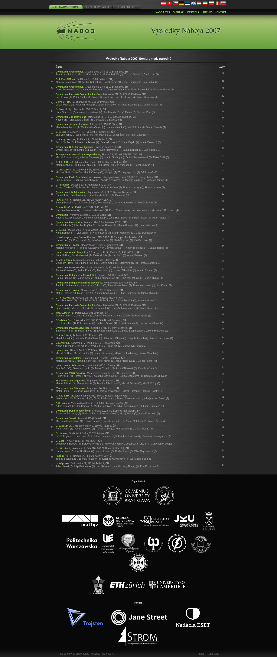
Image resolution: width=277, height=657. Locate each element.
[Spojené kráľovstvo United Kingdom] (193, 4)
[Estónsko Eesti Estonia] (187, 4)
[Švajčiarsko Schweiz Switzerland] (169, 4)
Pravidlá (193, 12)
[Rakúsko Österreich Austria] (164, 4)
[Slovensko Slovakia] (223, 4)
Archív (207, 12)
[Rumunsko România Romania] (217, 4)
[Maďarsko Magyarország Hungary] (199, 4)
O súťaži (178, 12)
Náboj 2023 (162, 12)
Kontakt (220, 12)
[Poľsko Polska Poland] (211, 4)
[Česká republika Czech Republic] (175, 4)
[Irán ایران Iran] (205, 4)
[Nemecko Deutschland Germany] (181, 4)
